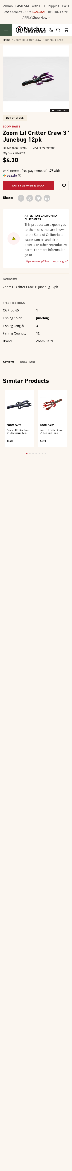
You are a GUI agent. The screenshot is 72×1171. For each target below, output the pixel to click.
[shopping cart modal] (66, 30)
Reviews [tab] (9, 361)
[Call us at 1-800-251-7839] (52, 30)
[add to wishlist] (64, 185)
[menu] (6, 30)
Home (6, 40)
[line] (47, 198)
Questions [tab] (28, 362)
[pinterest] (38, 198)
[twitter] (29, 198)
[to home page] (31, 29)
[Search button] (58, 29)
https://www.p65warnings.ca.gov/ (46, 261)
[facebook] (21, 198)
